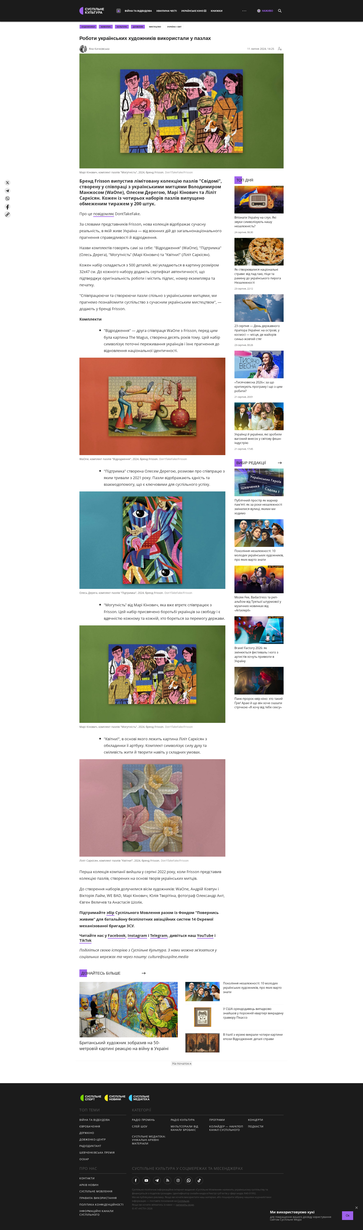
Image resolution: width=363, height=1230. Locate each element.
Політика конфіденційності (101, 1204)
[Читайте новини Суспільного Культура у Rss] (167, 1180)
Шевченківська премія (97, 1152)
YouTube (205, 935)
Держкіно (86, 1133)
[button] (7, 182)
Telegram (159, 935)
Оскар (84, 1159)
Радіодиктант (90, 1146)
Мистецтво (155, 26)
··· (244, 10)
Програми (217, 1120)
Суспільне (183, 1201)
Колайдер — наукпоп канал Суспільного (226, 1128)
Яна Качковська (99, 49)
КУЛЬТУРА (122, 26)
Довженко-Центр (92, 1139)
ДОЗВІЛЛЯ (138, 26)
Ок (347, 1215)
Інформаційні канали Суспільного (96, 1212)
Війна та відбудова (138, 10)
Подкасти (256, 1126)
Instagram (137, 935)
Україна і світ (174, 26)
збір (110, 912)
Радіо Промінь (143, 1120)
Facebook (117, 935)
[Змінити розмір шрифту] (280, 49)
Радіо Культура (183, 1120)
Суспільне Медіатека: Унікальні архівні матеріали (149, 1140)
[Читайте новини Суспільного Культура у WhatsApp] (188, 1180)
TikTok (85, 940)
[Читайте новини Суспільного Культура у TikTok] (199, 1180)
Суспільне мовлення (95, 1191)
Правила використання (98, 1198)
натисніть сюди (185, 1204)
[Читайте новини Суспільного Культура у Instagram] (178, 1180)
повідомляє (103, 213)
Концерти (255, 1120)
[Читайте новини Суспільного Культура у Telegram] (157, 1180)
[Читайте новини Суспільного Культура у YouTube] (146, 1180)
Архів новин (89, 1185)
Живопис (106, 26)
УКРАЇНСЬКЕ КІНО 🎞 (193, 10)
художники (88, 26)
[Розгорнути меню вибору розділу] (118, 11)
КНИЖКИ (217, 10)
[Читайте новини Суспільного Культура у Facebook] (136, 1180)
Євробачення (89, 1126)
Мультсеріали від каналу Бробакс (184, 1128)
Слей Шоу (139, 1126)
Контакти (87, 1178)
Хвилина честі (166, 10)
